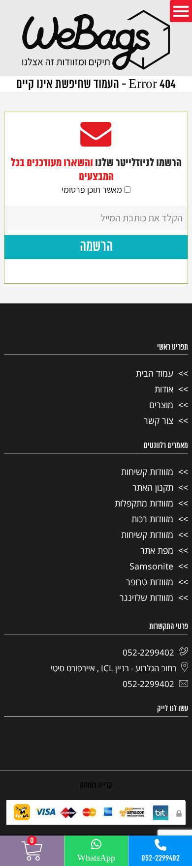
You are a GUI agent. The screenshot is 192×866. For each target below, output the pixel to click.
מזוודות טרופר (149, 582)
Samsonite (151, 566)
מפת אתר (156, 550)
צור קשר (158, 420)
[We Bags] (96, 40)
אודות (164, 389)
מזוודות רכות (152, 519)
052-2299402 (160, 858)
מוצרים (161, 405)
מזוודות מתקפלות (144, 503)
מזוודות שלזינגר (146, 597)
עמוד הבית (154, 373)
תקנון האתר (152, 487)
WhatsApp (96, 858)
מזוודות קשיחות (147, 472)
